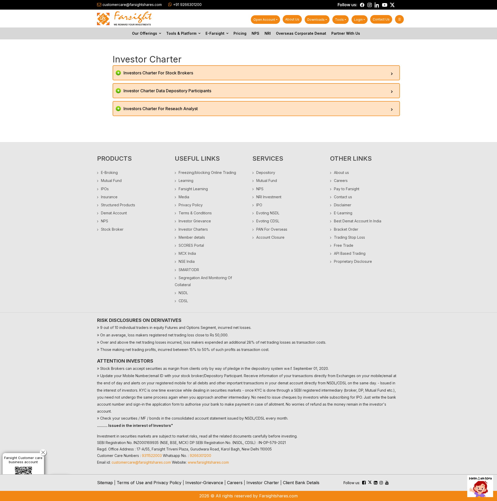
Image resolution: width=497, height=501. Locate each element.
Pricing (239, 33)
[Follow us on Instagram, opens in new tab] (369, 5)
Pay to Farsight (346, 189)
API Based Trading (350, 253)
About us (292, 19)
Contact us (381, 19)
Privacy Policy (191, 205)
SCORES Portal (191, 245)
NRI (268, 33)
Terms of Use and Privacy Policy (149, 482)
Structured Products (118, 205)
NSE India (187, 261)
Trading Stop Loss (349, 237)
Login (358, 20)
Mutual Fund (111, 180)
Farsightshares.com (278, 495)
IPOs (105, 189)
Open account (264, 20)
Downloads (316, 20)
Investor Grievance (195, 221)
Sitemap (105, 482)
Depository (265, 172)
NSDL (183, 293)
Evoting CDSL (267, 221)
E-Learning (343, 213)
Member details (192, 237)
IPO (259, 205)
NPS (255, 33)
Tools (339, 20)
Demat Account (114, 213)
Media (184, 197)
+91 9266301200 (187, 4)
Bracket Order (346, 229)
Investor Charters (193, 229)
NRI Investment (268, 197)
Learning (186, 180)
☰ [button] (399, 19)
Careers (341, 180)
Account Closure (270, 237)
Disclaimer (342, 205)
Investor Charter (262, 482)
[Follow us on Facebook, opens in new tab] (362, 5)
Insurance (109, 197)
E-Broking (109, 172)
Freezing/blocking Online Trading (207, 172)
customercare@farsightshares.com (132, 4)
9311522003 (152, 455)
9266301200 (200, 455)
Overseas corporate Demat (301, 33)
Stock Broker (112, 229)
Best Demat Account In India (357, 221)
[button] (256, 72)
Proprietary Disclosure (353, 261)
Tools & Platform (181, 33)
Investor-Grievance (204, 482)
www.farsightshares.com (208, 462)
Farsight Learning (193, 189)
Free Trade (343, 245)
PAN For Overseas (271, 229)
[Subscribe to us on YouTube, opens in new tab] (384, 5)
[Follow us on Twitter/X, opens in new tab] (392, 5)
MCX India (187, 253)
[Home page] (124, 18)
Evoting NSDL (267, 213)
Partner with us (345, 33)
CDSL (183, 301)
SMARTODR (189, 269)
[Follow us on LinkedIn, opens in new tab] (377, 5)
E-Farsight (215, 33)
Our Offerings (144, 33)
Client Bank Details (301, 482)
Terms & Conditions (195, 213)
